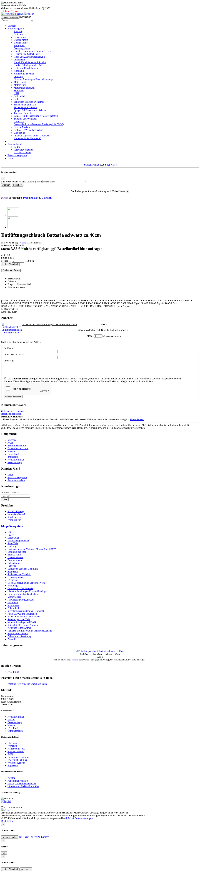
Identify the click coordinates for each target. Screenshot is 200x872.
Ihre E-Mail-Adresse (14, 354)
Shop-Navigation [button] (16, 28)
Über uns (12, 743)
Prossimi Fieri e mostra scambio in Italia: (27, 684)
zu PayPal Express (40, 837)
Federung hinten (22, 48)
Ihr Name (8, 348)
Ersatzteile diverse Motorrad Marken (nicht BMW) (39, 124)
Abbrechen (26, 869)
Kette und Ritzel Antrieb (26, 68)
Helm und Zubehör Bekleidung (29, 56)
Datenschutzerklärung (18, 448)
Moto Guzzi (20, 82)
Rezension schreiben (11, 413)
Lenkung (18, 76)
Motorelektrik (20, 85)
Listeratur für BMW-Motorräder (23, 786)
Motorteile (19, 90)
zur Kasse (112, 164)
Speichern (17, 185)
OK (3, 853)
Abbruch (6, 185)
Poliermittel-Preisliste (18, 780)
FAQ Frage (13, 671)
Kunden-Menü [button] (15, 144)
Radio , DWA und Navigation (28, 130)
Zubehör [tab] (12, 281)
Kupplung (19, 70)
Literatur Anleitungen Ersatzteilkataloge (33, 79)
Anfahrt (11, 719)
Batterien (18, 34)
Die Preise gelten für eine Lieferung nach (21, 181)
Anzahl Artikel (91, 164)
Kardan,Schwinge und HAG (28, 65)
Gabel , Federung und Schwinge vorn (32, 51)
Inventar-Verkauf (16, 751)
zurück (4, 197)
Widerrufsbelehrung (17, 445)
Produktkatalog (31, 197)
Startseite (12, 25)
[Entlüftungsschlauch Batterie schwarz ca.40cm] (13, 215)
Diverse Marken (22, 127)
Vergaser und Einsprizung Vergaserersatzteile (36, 116)
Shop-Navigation (12, 526)
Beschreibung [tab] (14, 278)
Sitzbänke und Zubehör (25, 107)
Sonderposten (14, 517)
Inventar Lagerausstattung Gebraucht (32, 135)
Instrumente (19, 59)
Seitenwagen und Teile (25, 104)
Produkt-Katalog (16, 511)
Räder (17, 99)
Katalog (11, 778)
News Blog (13, 454)
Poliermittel (19, 96)
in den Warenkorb (10, 264)
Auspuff (18, 31)
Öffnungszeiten (15, 730)
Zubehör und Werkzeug (25, 118)
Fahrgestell (19, 45)
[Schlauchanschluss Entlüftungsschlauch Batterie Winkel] (12, 332)
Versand (22, 243)
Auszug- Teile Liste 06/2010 (22, 783)
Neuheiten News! (16, 514)
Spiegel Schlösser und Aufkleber (30, 110)
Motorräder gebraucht (24, 87)
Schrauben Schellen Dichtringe (29, 101)
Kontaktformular (16, 459)
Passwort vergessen (23, 149)
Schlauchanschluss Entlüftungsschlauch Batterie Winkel (49, 324)
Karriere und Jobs (16, 748)
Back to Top (7, 821)
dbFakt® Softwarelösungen (79, 818)
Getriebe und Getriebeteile (27, 54)
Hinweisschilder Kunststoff (27, 138)
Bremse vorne (21, 42)
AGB (10, 442)
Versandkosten (137, 419)
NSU (16, 93)
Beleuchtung (20, 37)
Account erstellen (22, 152)
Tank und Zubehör (23, 113)
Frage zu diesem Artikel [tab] (19, 284)
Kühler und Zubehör (24, 73)
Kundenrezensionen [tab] (17, 287)
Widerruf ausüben (16, 762)
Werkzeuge (19, 132)
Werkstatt (12, 745)
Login (17, 147)
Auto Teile (19, 121)
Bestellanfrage (15, 462)
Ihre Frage (9, 360)
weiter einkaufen (9, 837)
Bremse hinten (21, 39)
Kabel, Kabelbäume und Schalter (30, 62)
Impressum (13, 456)
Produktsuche (14, 520)
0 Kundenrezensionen (13, 411)
